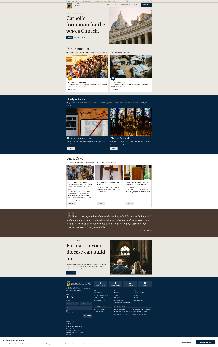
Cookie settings (186, 342)
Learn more (109, 344)
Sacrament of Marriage (139, 314)
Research (136, 295)
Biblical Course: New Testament (142, 309)
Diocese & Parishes (139, 292)
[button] (115, 5)
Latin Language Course (120, 314)
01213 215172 (69, 324)
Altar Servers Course (120, 309)
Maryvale (116, 292)
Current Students (138, 300)
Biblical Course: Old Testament (122, 311)
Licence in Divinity (99, 311)
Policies (135, 297)
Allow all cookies (205, 342)
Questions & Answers (100, 300)
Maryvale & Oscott (119, 300)
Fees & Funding (98, 297)
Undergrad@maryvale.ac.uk (74, 326)
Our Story (116, 295)
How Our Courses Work (101, 295)
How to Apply (98, 292)
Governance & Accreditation (122, 302)
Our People (117, 297)
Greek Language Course (140, 311)
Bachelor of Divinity (99, 309)
